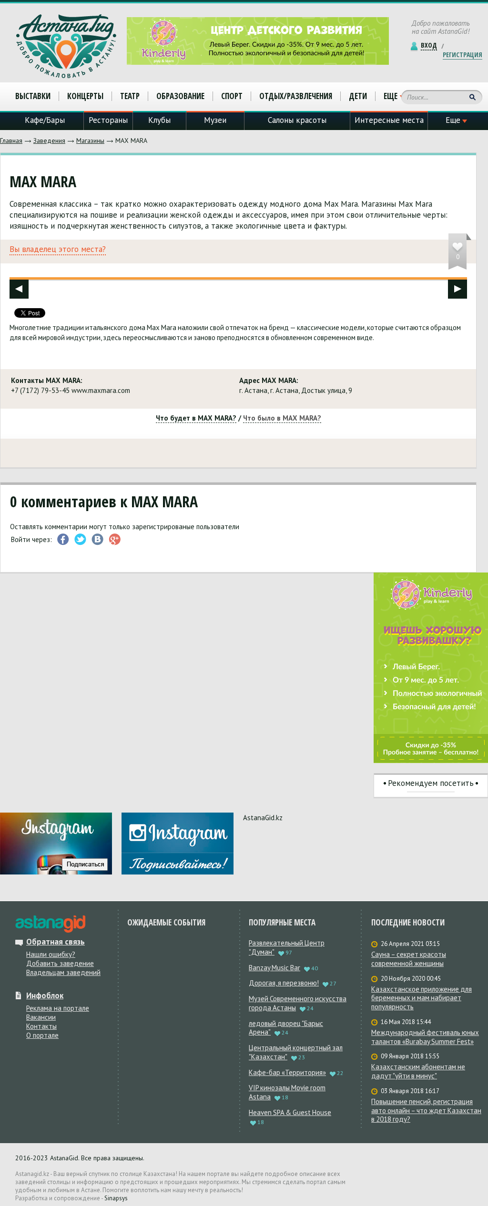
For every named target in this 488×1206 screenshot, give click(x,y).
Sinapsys (116, 1198)
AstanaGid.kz (263, 817)
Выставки (33, 95)
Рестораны (108, 120)
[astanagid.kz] (50, 924)
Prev (19, 289)
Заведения (49, 140)
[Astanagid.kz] (66, 46)
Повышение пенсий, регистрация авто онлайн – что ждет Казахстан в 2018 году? (426, 1110)
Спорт (232, 95)
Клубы (159, 120)
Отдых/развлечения (295, 95)
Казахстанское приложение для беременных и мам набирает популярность (421, 998)
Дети (358, 95)
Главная (11, 140)
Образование (180, 95)
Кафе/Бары (45, 120)
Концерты (85, 95)
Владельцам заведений (63, 972)
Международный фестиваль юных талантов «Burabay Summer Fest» (425, 1037)
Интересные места (389, 120)
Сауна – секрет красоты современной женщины (408, 959)
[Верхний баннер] (258, 41)
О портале (42, 1035)
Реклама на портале (57, 1008)
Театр (130, 95)
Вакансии (41, 1017)
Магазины (90, 140)
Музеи (215, 120)
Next (457, 289)
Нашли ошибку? (50, 954)
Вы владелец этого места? (58, 249)
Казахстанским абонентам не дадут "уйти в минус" (418, 1071)
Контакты (41, 1026)
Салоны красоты (297, 120)
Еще (390, 96)
